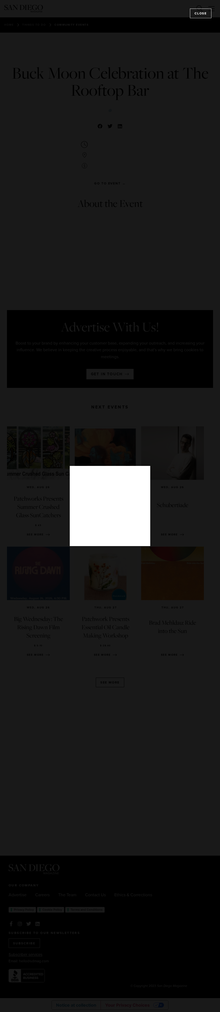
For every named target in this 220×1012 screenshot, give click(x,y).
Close (201, 13)
